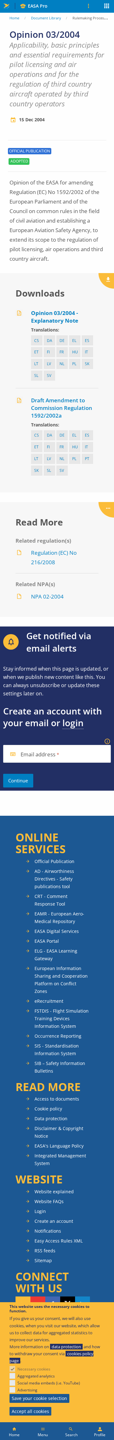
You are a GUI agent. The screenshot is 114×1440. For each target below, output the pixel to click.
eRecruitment (49, 1001)
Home (14, 18)
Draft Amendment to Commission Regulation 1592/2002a (61, 408)
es (87, 340)
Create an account (54, 1221)
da (49, 340)
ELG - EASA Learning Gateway (56, 954)
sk (87, 363)
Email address (38, 755)
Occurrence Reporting (58, 1036)
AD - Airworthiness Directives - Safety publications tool (54, 878)
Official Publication (54, 861)
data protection (66, 1347)
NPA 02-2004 (47, 596)
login (73, 723)
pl (74, 363)
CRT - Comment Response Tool (51, 900)
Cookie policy (48, 1109)
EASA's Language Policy (59, 1146)
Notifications (48, 1231)
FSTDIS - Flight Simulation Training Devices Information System (62, 1018)
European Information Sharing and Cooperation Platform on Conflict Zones (61, 979)
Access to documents (57, 1099)
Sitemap (43, 1260)
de (62, 340)
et (36, 352)
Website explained (54, 1192)
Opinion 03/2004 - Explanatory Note (54, 316)
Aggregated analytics (36, 1376)
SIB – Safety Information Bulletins (60, 1067)
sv (49, 375)
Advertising (27, 1390)
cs (36, 340)
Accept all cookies (30, 1411)
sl (36, 375)
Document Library (46, 18)
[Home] (14, 1431)
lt (36, 363)
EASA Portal (47, 941)
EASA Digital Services (57, 931)
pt (87, 458)
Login (40, 1211)
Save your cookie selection (39, 1398)
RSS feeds (45, 1251)
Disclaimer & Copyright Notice (59, 1132)
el (74, 340)
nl (62, 363)
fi (48, 352)
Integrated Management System (60, 1159)
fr (62, 352)
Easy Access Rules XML (59, 1241)
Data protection (51, 1118)
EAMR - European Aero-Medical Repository (59, 917)
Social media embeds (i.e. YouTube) (48, 1383)
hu (75, 352)
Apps (107, 6)
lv (49, 363)
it (86, 352)
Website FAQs (49, 1201)
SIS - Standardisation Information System (57, 1049)
